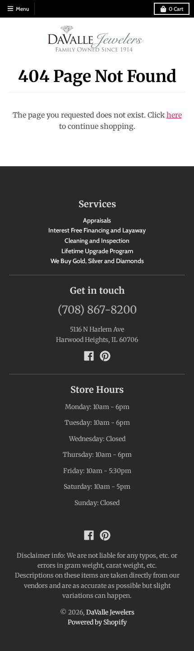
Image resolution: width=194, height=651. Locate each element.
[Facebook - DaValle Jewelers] (88, 356)
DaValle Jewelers (110, 612)
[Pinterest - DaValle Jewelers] (105, 356)
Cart (176, 8)
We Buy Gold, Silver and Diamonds (97, 261)
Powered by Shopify (97, 622)
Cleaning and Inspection (97, 241)
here (174, 114)
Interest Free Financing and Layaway (97, 230)
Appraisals (97, 220)
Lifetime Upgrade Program (97, 251)
